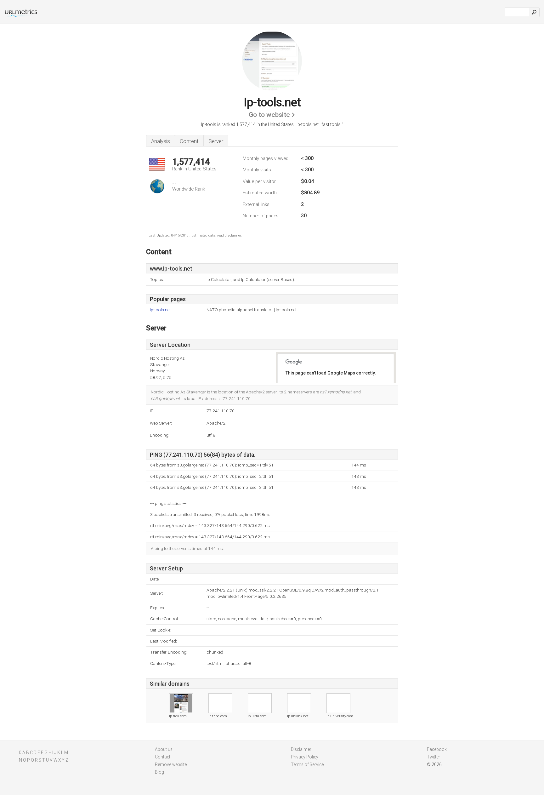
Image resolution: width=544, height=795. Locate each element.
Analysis (160, 141)
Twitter (433, 756)
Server (215, 141)
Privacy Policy (304, 756)
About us (164, 749)
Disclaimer (301, 749)
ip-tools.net (160, 309)
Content (189, 141)
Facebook (437, 749)
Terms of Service (307, 764)
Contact (162, 756)
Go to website (269, 114)
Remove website (171, 764)
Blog (159, 772)
